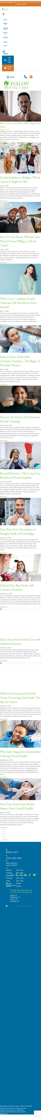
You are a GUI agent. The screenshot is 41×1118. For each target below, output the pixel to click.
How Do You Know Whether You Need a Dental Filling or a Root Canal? (20, 241)
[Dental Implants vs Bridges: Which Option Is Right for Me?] (20, 158)
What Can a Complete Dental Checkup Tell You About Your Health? (18, 303)
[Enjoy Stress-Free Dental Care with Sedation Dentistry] (20, 621)
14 (4, 838)
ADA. (25, 1108)
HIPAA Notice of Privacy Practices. (12, 1108)
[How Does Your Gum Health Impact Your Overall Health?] (20, 789)
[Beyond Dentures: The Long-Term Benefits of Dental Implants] (20, 455)
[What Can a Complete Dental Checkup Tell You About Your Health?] (20, 279)
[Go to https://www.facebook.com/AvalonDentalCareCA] (16, 875)
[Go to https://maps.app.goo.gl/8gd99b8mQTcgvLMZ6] (25, 875)
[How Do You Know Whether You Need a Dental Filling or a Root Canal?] (20, 217)
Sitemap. (3, 1110)
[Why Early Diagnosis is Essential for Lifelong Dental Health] (20, 734)
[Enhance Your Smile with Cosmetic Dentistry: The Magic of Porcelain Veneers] (20, 339)
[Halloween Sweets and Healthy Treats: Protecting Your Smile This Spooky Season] (20, 675)
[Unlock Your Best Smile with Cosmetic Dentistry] (20, 567)
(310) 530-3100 (20, 4)
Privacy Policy (11, 1110)
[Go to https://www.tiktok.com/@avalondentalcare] (29, 875)
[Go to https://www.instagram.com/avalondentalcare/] (12, 875)
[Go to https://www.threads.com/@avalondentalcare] (21, 875)
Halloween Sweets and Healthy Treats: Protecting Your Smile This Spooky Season (20, 697)
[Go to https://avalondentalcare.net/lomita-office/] (31, 76)
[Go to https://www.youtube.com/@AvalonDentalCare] (34, 875)
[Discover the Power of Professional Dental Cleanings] (20, 399)
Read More (4, 141)
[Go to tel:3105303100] (25, 76)
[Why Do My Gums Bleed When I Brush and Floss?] (20, 106)
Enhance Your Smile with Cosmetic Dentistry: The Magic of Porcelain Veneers (20, 361)
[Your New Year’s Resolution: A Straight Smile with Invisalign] (20, 511)
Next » (6, 840)
